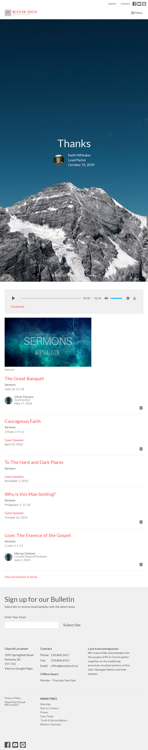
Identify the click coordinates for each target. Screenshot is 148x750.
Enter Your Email (15, 617)
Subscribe (72, 624)
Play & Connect (49, 708)
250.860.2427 (60, 655)
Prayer (44, 712)
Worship (45, 704)
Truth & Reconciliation (53, 720)
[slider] (49, 298)
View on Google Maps (19, 668)
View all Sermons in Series (21, 577)
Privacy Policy (13, 698)
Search (112, 3)
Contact (125, 3)
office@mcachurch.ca (64, 665)
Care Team (46, 716)
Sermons (76, 275)
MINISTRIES (48, 698)
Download (17, 306)
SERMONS (59, 275)
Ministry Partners (50, 724)
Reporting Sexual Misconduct (15, 703)
